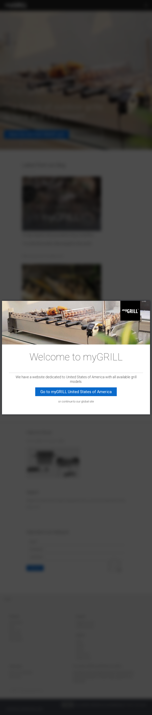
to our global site (83, 401)
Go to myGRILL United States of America (76, 391)
